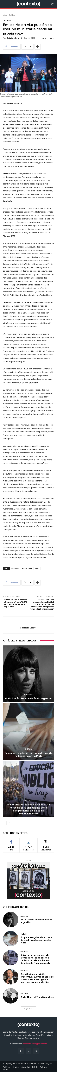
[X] (36, 1051)
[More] (37, 47)
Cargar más (27, 1008)
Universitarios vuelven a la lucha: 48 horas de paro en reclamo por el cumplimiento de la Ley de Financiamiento (28, 809)
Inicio (5, 15)
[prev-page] (5, 823)
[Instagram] (28, 1051)
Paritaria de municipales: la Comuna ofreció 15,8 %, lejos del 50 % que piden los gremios (15, 603)
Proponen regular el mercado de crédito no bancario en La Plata (28, 754)
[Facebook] (21, 1051)
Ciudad (28, 749)
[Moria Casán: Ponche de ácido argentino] (28, 673)
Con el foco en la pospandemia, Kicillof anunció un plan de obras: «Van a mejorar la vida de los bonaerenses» (42, 604)
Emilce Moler (27, 568)
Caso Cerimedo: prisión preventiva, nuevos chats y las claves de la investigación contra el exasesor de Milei (37, 978)
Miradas (28, 694)
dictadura (15, 568)
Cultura (24, 994)
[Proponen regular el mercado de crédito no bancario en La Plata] (28, 731)
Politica (12, 15)
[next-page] (9, 823)
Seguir (28, 840)
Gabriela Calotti (14, 38)
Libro (37, 568)
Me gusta (11, 840)
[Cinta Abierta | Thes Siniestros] (10, 996)
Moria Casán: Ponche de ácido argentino (28, 698)
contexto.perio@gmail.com (35, 1044)
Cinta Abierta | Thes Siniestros (37, 997)
